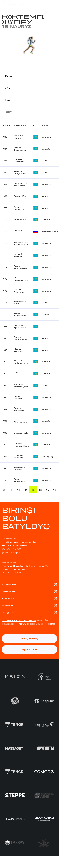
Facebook (8, 598)
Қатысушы (20, 125)
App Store (29, 649)
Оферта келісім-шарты (19, 620)
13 (40, 490)
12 (33, 490)
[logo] (15, 5)
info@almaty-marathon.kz (19, 542)
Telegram (8, 612)
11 (26, 490)
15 (54, 490)
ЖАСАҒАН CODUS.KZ (29, 624)
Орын (6, 125)
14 (47, 490)
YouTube (7, 605)
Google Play (29, 638)
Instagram (9, 591)
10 (18, 490)
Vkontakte (9, 584)
